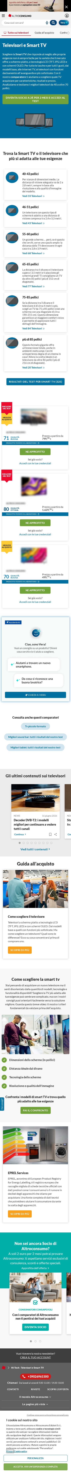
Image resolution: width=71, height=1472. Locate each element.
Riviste (35, 1389)
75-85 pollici (30, 297)
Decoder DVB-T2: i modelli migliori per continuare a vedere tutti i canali (35, 824)
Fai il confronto (35, 1110)
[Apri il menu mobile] (5, 16)
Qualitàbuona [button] (15, 438)
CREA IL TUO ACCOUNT (35, 1357)
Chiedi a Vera (37, 694)
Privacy (10, 1451)
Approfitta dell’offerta (34, 1268)
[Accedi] (67, 15)
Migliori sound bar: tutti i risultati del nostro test (35, 736)
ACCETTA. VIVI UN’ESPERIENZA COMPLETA (35, 1466)
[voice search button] (46, 22)
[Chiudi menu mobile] (66, 7)
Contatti (13, 1389)
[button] (38, 443)
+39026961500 (38, 1376)
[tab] (31, 1341)
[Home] (4, 1368)
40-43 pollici (30, 174)
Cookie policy (20, 1451)
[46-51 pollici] (12, 215)
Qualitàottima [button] (15, 509)
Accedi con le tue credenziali (35, 463)
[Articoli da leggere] (50, 834)
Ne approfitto (35, 451)
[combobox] (29, 23)
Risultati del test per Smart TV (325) (35, 381)
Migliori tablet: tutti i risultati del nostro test (35, 747)
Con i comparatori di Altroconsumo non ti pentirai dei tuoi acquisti (35, 1316)
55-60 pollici (30, 234)
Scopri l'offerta (58, 1389)
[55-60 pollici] (12, 242)
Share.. (55, 834)
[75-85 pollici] (12, 305)
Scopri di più (19, 950)
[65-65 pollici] (12, 272)
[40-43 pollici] (12, 181)
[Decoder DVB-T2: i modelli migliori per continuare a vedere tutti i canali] (35, 798)
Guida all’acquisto (44, 32)
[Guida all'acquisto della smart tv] (35, 1034)
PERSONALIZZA (35, 1458)
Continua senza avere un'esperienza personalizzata (48, 1415)
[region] (35, 1441)
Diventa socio (35, 1327)
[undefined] (20, 843)
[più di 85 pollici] (12, 347)
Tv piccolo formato (35, 726)
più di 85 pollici (32, 339)
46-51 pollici (30, 207)
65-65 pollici (30, 264)
